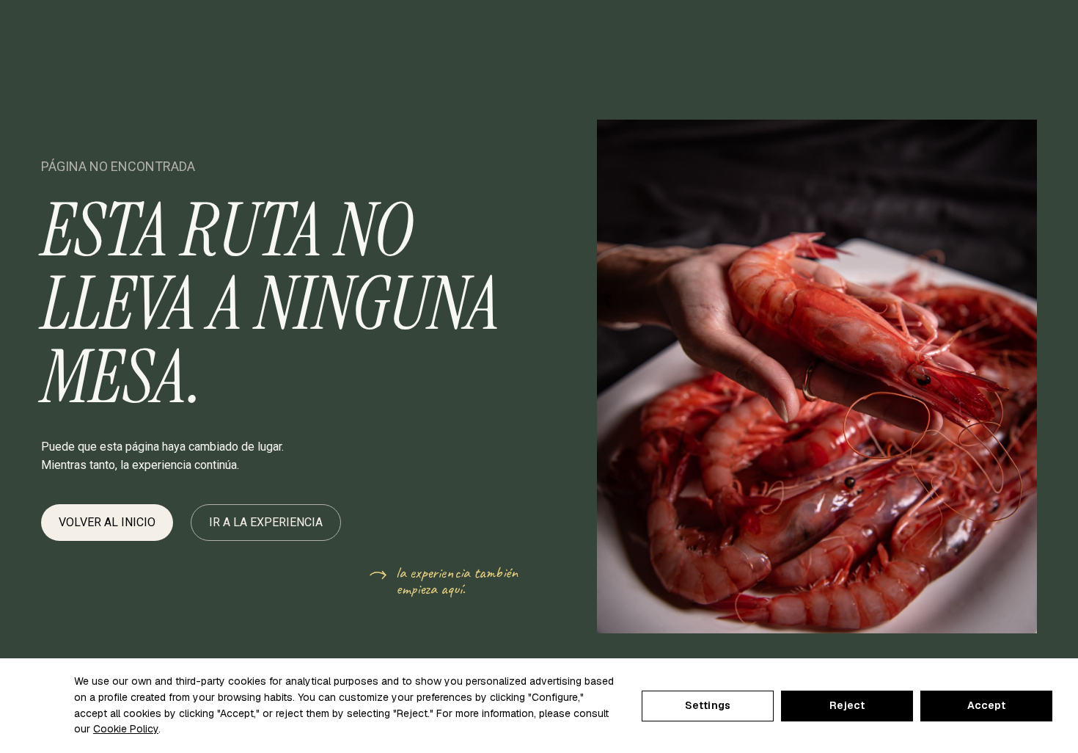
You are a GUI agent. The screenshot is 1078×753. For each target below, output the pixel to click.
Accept (986, 705)
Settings (707, 705)
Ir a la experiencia (266, 522)
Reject (847, 705)
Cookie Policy (125, 728)
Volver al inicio (107, 522)
